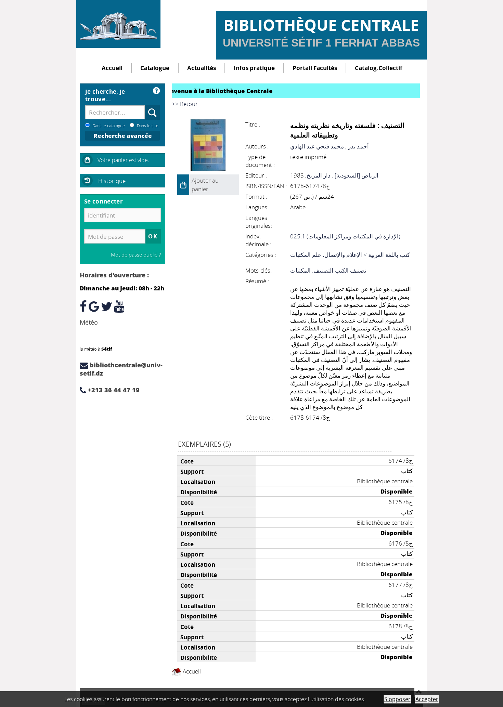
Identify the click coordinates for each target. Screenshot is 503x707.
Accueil (112, 68)
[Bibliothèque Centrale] (118, 23)
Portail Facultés (315, 68)
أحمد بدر (358, 146)
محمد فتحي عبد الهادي (317, 146)
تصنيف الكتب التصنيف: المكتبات (328, 270)
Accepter (426, 699)
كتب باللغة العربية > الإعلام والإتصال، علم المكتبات (350, 255)
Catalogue (154, 68)
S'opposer (397, 699)
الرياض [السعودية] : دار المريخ (342, 175)
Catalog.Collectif (378, 68)
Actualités (201, 68)
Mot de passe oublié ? (136, 254)
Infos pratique (254, 68)
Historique (112, 181)
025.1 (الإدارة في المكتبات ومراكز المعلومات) (345, 236)
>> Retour (185, 104)
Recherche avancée (122, 136)
